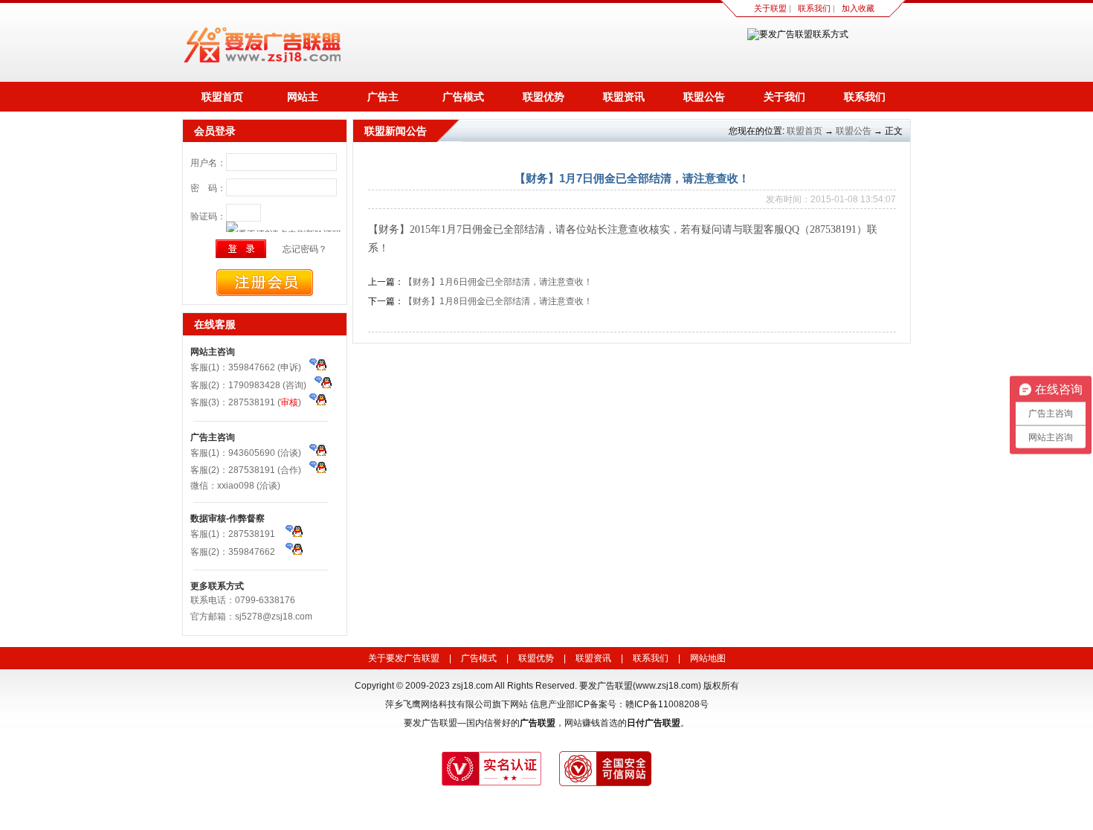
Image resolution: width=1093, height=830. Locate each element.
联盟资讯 (624, 97)
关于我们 (784, 97)
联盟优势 (543, 97)
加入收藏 (858, 8)
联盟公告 (704, 97)
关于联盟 (770, 8)
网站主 (302, 97)
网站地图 (708, 658)
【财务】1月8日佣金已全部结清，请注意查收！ (498, 301)
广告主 (383, 97)
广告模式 (463, 97)
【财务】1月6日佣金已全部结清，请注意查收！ (498, 282)
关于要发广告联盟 (403, 658)
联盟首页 (222, 97)
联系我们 (814, 8)
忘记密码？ (305, 249)
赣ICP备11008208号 (667, 704)
